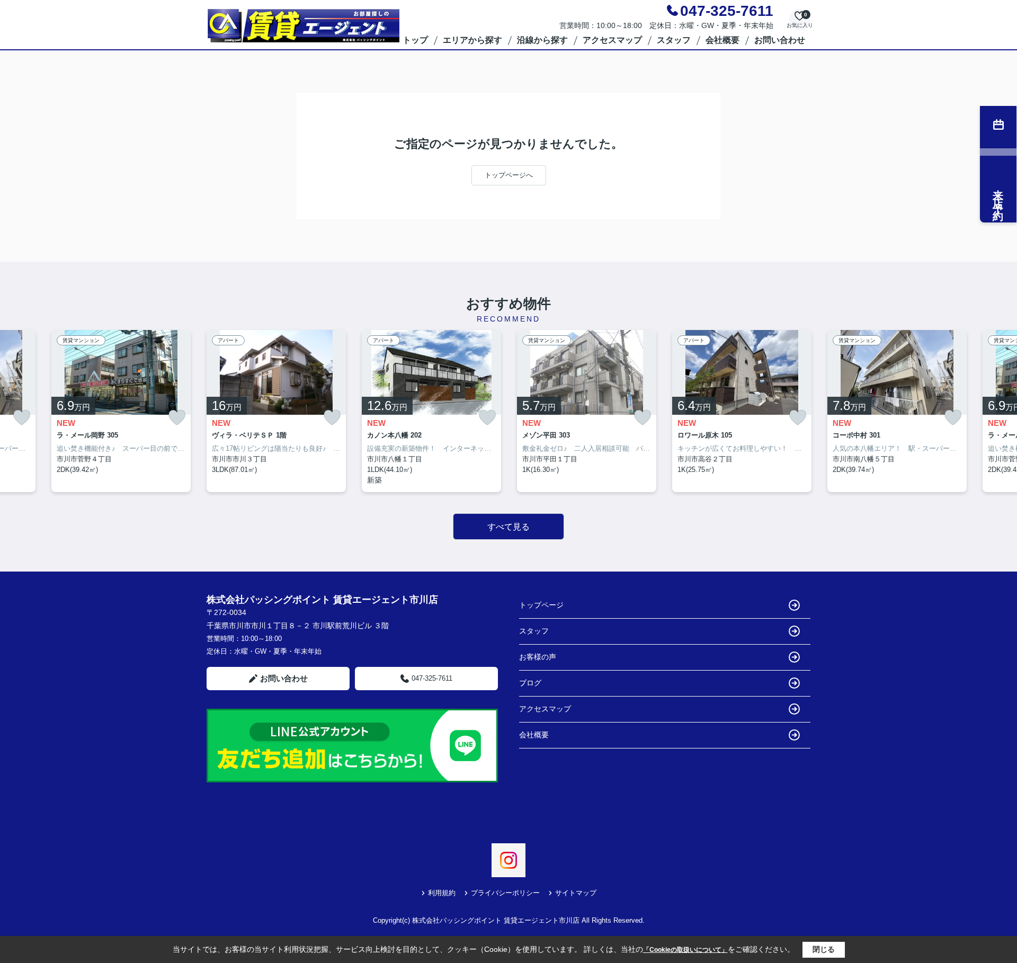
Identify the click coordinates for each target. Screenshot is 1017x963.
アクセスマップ (612, 39)
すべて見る (508, 526)
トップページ (541, 605)
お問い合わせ (779, 39)
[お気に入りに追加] (21, 418)
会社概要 (722, 39)
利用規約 (442, 893)
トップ (415, 39)
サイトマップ (575, 893)
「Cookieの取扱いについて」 (685, 949)
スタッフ (674, 39)
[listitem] (276, 411)
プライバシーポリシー (505, 893)
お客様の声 (537, 657)
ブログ (530, 683)
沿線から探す (542, 39)
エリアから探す (472, 39)
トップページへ (509, 175)
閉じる (824, 949)
